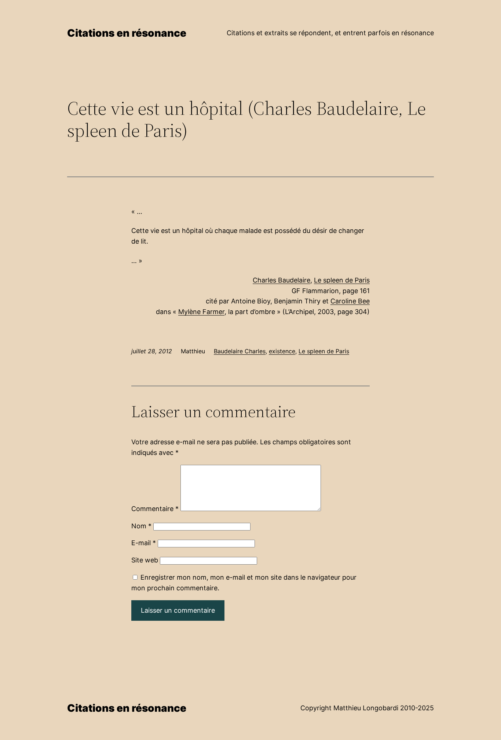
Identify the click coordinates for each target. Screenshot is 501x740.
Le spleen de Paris (342, 280)
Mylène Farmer (201, 312)
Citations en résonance (126, 33)
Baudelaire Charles (240, 351)
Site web (144, 560)
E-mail (143, 543)
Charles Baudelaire (281, 280)
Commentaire (155, 509)
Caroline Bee (350, 301)
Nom (141, 526)
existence (282, 351)
